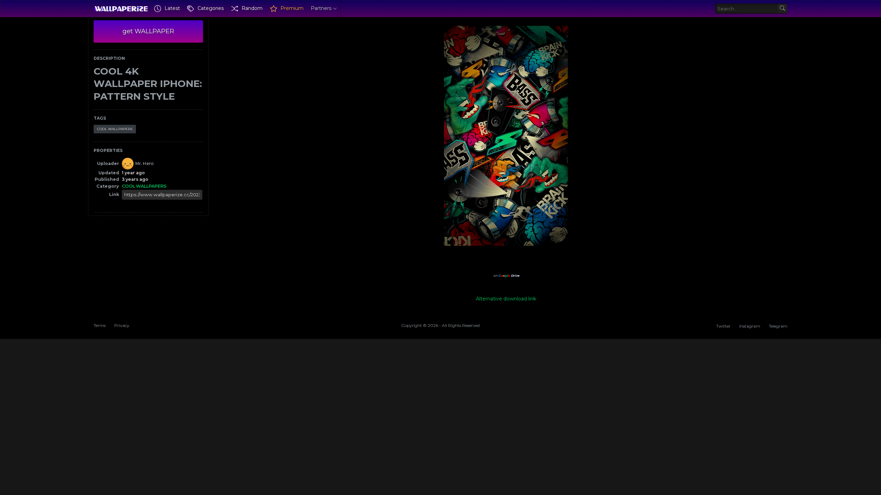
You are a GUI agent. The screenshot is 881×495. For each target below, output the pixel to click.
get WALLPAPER (148, 31)
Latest (172, 8)
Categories (211, 8)
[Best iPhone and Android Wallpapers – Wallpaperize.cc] (121, 8)
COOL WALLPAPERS (114, 129)
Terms (100, 325)
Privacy (121, 325)
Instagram (749, 326)
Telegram (778, 326)
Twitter (723, 326)
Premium (292, 8)
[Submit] (782, 8)
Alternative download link (506, 299)
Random (252, 8)
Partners (321, 8)
